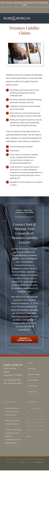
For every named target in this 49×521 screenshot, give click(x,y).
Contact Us (32, 392)
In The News (33, 386)
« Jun (28, 436)
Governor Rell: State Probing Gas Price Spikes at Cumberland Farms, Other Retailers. (13, 436)
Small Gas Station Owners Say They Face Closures (12, 411)
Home (30, 363)
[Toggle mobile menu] (44, 18)
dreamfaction (39, 462)
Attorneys (32, 369)
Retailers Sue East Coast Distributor (12, 422)
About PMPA (33, 380)
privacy (21, 462)
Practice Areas (33, 374)
